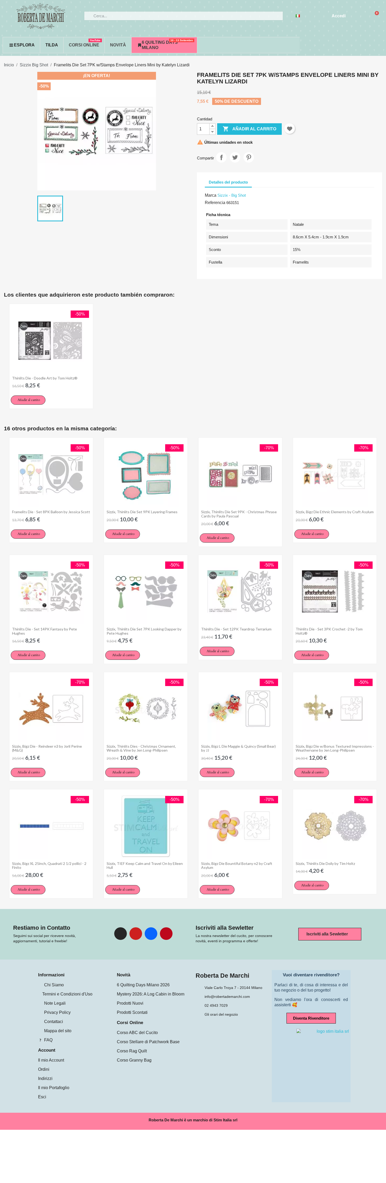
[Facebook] (151, 933)
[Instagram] (120, 933)
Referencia (215, 202)
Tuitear (235, 157)
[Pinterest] (166, 933)
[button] (28, 400)
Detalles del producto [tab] (228, 182)
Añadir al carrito (249, 129)
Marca (210, 195)
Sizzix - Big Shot (231, 195)
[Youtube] (135, 933)
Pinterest (248, 157)
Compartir (221, 157)
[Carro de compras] (374, 16)
